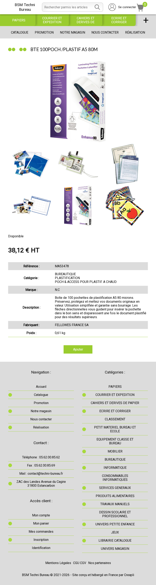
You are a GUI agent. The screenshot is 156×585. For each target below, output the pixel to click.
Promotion (44, 32)
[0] (140, 10)
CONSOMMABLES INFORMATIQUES (115, 478)
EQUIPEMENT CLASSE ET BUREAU (114, 441)
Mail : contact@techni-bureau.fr (41, 473)
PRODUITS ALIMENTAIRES (115, 496)
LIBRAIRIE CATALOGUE (115, 540)
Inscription (41, 540)
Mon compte (41, 515)
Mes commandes (41, 532)
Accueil (41, 387)
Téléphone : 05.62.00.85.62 (41, 457)
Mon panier (41, 523)
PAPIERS (18, 20)
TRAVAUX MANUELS (115, 504)
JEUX (115, 532)
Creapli (129, 575)
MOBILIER (115, 451)
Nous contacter (105, 32)
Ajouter (78, 349)
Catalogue (19, 32)
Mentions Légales (58, 563)
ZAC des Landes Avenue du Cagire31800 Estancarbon (41, 484)
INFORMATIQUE (115, 468)
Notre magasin (72, 32)
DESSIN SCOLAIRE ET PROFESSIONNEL (115, 514)
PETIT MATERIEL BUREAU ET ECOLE (115, 429)
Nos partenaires (99, 563)
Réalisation (135, 32)
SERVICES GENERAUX (115, 488)
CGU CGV (79, 563)
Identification (41, 548)
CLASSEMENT (115, 419)
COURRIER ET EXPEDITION (52, 20)
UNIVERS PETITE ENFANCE (115, 524)
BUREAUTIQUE (115, 459)
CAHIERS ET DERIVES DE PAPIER (85, 20)
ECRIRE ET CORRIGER (119, 20)
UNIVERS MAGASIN (115, 549)
